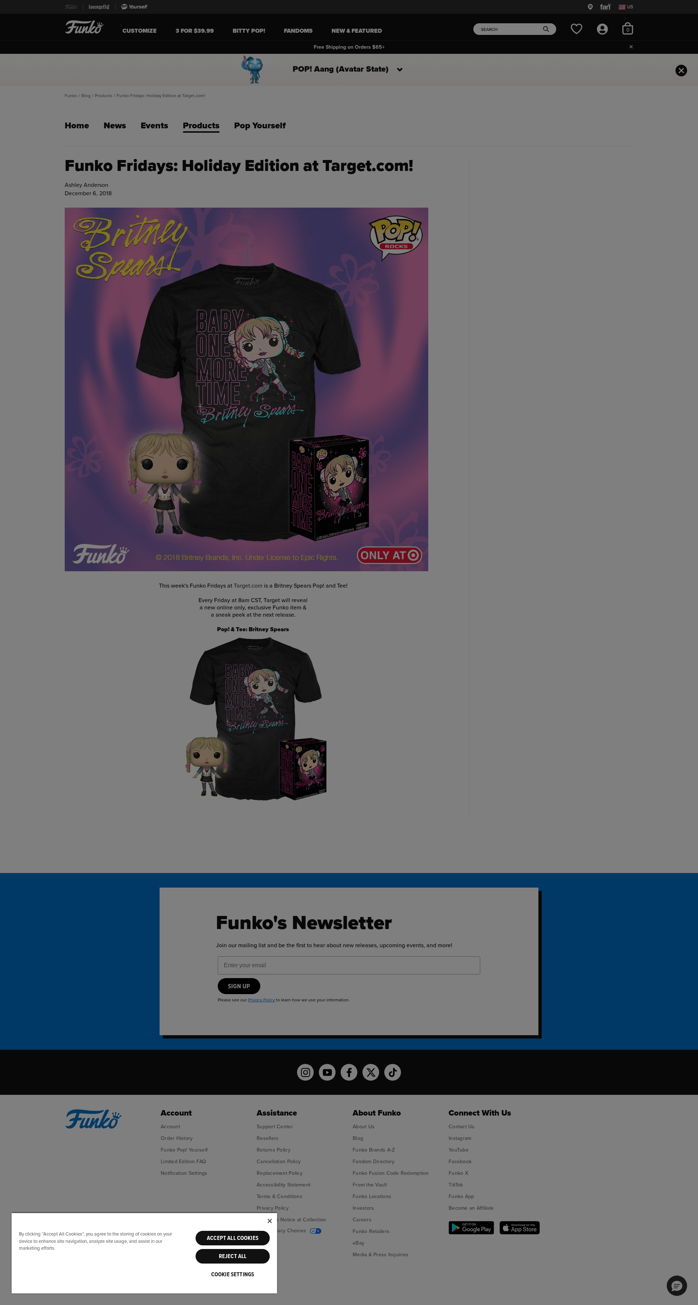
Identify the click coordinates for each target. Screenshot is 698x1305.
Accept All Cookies (232, 1238)
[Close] (270, 1221)
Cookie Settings (232, 1274)
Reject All (233, 1256)
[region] (144, 1252)
